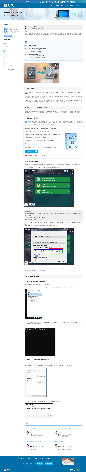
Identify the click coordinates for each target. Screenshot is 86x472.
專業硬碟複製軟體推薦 (58, 441)
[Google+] (31, 464)
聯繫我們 (30, 458)
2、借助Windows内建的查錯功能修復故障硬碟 (37, 57)
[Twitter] (27, 464)
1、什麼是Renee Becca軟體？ (35, 49)
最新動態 (22, 458)
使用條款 (35, 458)
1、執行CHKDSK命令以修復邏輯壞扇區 (36, 55)
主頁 (19, 458)
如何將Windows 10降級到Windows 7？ (33, 441)
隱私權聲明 (44, 458)
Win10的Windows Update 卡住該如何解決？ (62, 428)
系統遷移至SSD (45, 131)
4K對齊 (44, 137)
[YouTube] (23, 464)
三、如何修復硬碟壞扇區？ (33, 54)
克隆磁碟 (32, 134)
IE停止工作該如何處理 (30, 428)
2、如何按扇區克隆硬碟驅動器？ (35, 51)
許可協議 (39, 458)
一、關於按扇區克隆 (31, 45)
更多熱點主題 (11, 70)
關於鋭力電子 (49, 458)
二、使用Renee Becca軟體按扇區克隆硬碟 (36, 48)
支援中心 (26, 458)
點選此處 (40, 270)
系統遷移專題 (6, 43)
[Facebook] (18, 464)
